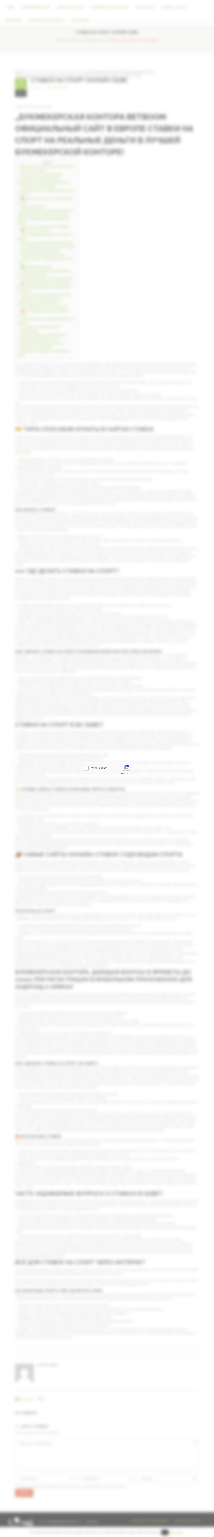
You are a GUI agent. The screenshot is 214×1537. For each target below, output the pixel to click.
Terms (128, 773)
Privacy (123, 773)
